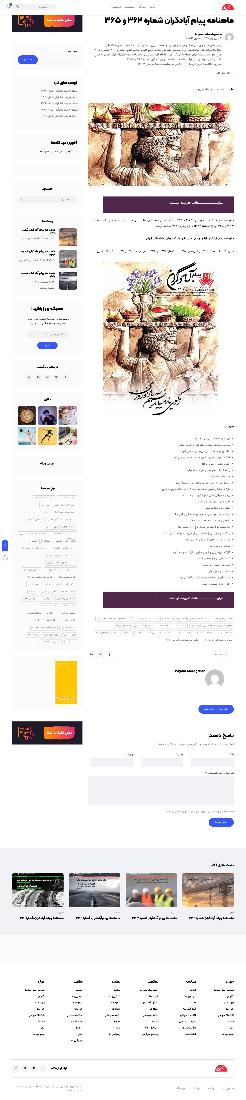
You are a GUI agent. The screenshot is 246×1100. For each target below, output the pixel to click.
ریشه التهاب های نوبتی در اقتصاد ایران (174, 45)
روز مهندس (52, 526)
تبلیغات (195, 1089)
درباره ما (211, 1089)
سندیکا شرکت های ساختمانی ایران (201, 50)
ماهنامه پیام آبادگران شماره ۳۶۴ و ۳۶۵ (151, 59)
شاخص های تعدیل (31, 570)
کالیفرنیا (229, 996)
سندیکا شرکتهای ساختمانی (63, 548)
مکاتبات (50, 613)
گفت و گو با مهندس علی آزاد (204, 59)
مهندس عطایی (29, 598)
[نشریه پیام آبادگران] (228, 7)
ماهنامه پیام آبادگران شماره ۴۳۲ (59, 104)
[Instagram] (15, 1068)
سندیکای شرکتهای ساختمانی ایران (60, 570)
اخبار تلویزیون (150, 1003)
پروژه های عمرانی (51, 634)
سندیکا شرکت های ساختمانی (122, 45)
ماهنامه (181, 59)
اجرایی (192, 990)
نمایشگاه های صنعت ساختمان (43, 627)
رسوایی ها (228, 1034)
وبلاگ (142, 7)
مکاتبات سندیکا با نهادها (45, 620)
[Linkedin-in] (24, 1068)
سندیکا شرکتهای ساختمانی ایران (61, 562)
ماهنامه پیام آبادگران (66, 598)
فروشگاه (116, 7)
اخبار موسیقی (150, 1015)
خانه (152, 7)
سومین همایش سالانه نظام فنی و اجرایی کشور (153, 50)
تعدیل (45, 512)
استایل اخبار (151, 1028)
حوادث (229, 1009)
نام (232, 755)
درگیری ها (114, 996)
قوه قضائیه (189, 1009)
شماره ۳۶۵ (101, 50)
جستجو (72, 51)
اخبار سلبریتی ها (149, 990)
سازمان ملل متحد (224, 990)
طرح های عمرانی (48, 591)
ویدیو (78, 990)
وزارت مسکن (69, 634)
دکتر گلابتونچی (68, 526)
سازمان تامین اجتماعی (65, 541)
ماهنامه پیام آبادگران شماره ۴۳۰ (59, 116)
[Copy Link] (218, 74)
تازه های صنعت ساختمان (64, 512)
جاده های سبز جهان (210, 45)
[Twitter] (33, 1068)
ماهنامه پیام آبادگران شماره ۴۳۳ (59, 97)
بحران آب (45, 505)
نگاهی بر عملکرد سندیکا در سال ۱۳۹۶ (160, 64)
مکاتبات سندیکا (68, 620)
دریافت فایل (105, 251)
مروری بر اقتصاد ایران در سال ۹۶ (202, 64)
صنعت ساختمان (68, 591)
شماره (48, 584)
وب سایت (128, 755)
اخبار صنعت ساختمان (44, 498)
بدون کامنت (193, 39)
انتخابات (191, 1034)
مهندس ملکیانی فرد (49, 606)
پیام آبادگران (33, 634)
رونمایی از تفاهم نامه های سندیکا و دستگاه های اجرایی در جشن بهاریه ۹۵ (47, 534)
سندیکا (145, 45)
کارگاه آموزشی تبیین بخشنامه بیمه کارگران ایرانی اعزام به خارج (130, 55)
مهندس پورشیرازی (67, 613)
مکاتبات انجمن (34, 613)
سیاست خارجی (187, 1021)
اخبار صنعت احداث (67, 498)
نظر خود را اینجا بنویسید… (219, 773)
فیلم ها (153, 996)
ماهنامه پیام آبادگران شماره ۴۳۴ (59, 91)
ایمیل (179, 755)
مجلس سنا (190, 996)
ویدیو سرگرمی (150, 1034)
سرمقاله (46, 541)
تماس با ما (228, 1089)
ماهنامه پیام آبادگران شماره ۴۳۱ (59, 110)
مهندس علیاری (69, 606)
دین (231, 1028)
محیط (230, 1021)
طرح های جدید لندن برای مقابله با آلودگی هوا (195, 55)
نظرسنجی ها (189, 1028)
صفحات (129, 7)
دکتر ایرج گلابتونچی (34, 519)
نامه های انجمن (68, 627)
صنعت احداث (34, 584)
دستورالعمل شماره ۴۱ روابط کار (61, 519)
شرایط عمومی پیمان (66, 577)
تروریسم (229, 1003)
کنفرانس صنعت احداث (51, 642)
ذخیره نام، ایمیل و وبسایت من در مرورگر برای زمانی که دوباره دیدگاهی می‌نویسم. (200, 811)
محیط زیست (46, 598)
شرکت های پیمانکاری (66, 584)
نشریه (220, 90)
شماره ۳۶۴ (117, 50)
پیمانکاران (70, 642)
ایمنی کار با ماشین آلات (65, 505)
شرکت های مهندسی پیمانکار (40, 577)
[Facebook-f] (42, 1068)
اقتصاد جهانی (226, 1015)
